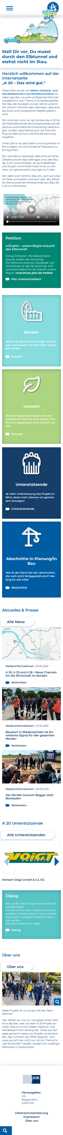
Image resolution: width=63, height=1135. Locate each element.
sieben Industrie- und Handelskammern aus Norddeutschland (30, 92)
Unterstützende (22, 509)
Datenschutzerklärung (31, 1113)
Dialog (16, 930)
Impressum (31, 1117)
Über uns (15, 967)
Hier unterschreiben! (26, 279)
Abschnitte (19, 587)
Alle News (16, 622)
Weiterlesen (19, 682)
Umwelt (17, 434)
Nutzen (16, 356)
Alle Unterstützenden (26, 835)
